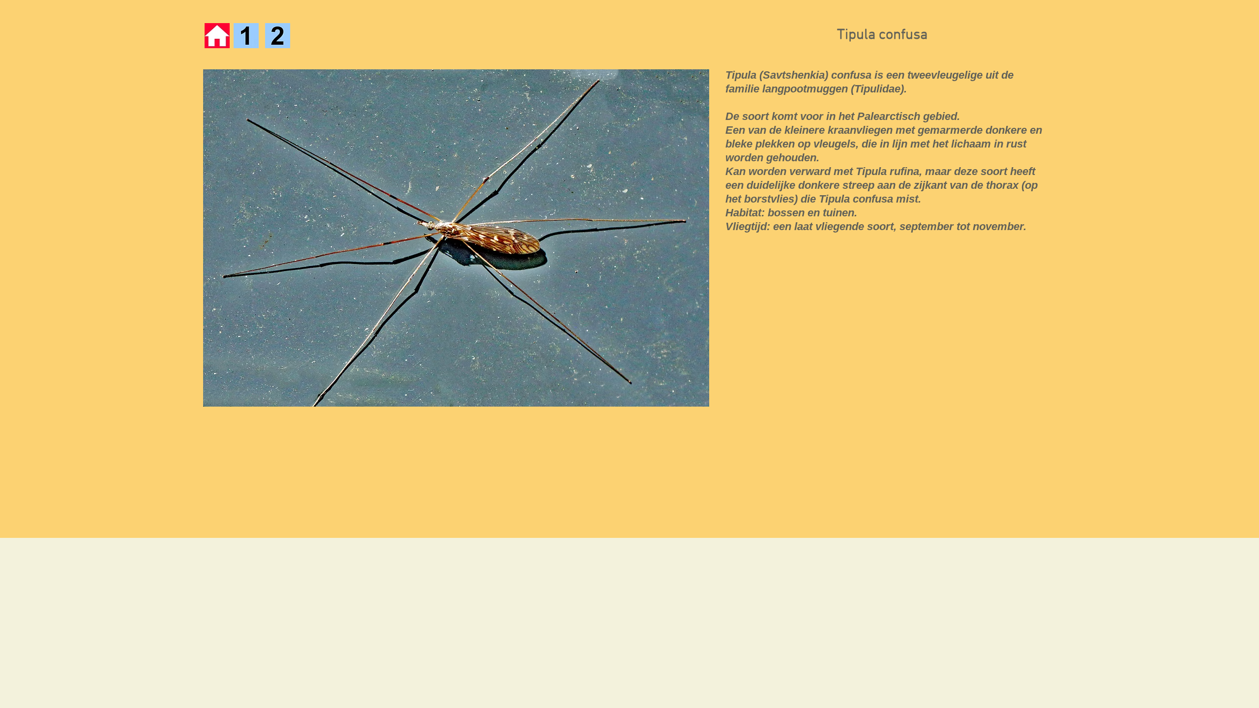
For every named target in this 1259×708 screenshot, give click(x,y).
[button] (456, 238)
